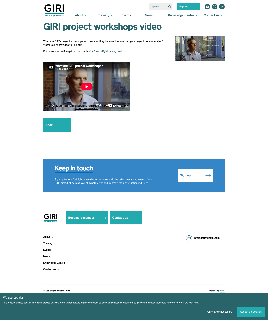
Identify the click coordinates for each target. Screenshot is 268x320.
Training (47, 243)
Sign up (186, 175)
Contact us (120, 217)
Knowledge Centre (54, 263)
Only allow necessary (219, 312)
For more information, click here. (182, 303)
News (149, 15)
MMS (222, 291)
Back (50, 125)
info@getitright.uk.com (207, 238)
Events (126, 15)
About (46, 237)
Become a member (81, 217)
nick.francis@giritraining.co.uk (106, 51)
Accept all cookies (251, 312)
